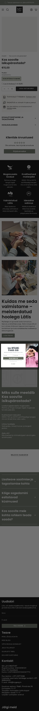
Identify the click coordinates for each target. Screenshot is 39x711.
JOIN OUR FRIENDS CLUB (13, 358)
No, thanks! (13, 363)
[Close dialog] (37, 345)
